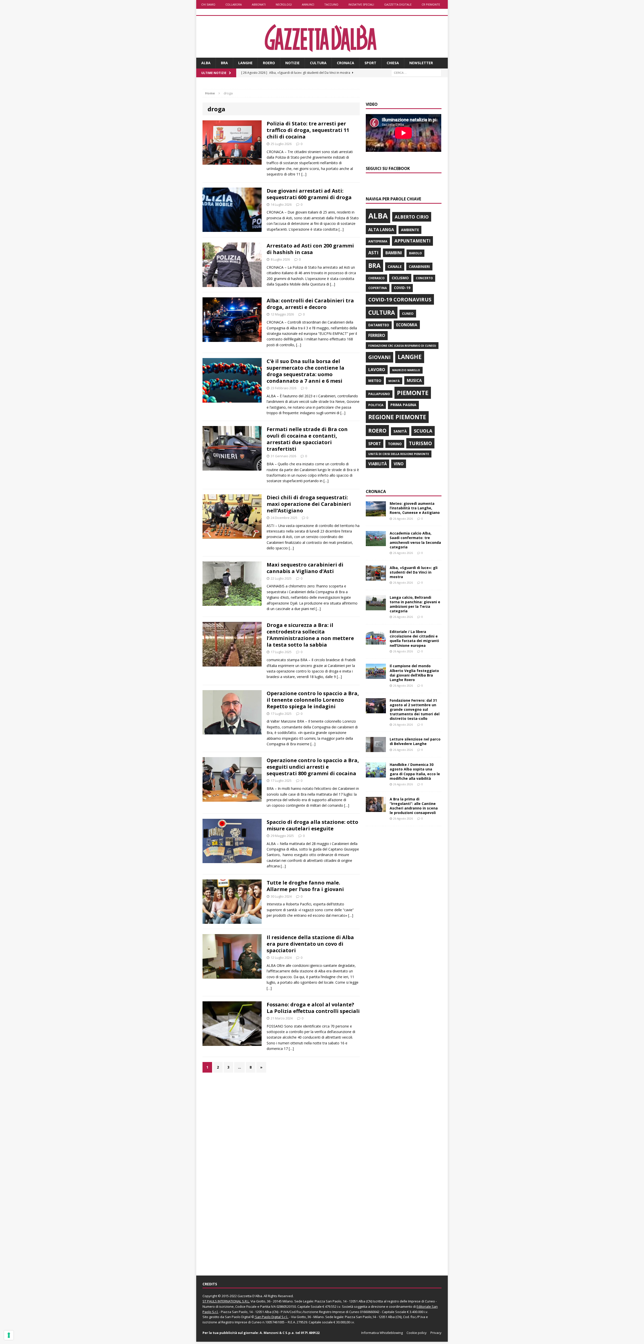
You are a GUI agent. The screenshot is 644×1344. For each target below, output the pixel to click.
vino (399, 463)
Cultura (318, 62)
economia (406, 324)
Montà (394, 381)
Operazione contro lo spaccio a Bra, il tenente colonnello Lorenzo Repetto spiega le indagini (313, 700)
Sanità (400, 431)
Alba (206, 62)
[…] (303, 174)
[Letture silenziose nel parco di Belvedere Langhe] (376, 749)
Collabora (233, 4)
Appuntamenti (412, 241)
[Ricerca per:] (416, 72)
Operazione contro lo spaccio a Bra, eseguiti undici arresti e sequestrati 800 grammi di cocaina (313, 767)
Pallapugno (379, 394)
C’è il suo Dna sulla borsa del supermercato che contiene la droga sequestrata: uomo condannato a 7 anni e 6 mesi (305, 371)
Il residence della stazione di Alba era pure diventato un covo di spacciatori (310, 944)
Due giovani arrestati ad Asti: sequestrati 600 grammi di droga (309, 194)
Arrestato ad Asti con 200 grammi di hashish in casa (310, 249)
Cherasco (376, 278)
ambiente (410, 229)
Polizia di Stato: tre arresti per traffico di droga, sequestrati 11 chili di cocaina (308, 130)
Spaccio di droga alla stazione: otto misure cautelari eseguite (312, 825)
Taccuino (331, 4)
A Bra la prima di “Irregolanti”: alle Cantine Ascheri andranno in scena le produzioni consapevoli (414, 806)
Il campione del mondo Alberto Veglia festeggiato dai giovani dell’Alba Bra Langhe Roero (414, 672)
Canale (395, 266)
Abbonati (259, 4)
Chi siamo (208, 4)
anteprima (377, 241)
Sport (370, 62)
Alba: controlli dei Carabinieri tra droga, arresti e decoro (310, 303)
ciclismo (400, 277)
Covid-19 (402, 288)
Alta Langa (381, 229)
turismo (420, 443)
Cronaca (345, 62)
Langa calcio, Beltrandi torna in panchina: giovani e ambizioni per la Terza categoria (415, 604)
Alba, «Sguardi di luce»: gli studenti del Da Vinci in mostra (413, 572)
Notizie (292, 62)
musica (414, 380)
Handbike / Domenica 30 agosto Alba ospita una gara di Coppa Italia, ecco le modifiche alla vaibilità (415, 771)
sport (374, 443)
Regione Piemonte (397, 417)
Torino (395, 443)
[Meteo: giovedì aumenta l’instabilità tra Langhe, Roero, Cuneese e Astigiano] (376, 513)
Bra (224, 62)
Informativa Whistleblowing (382, 1332)
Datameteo (378, 325)
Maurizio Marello (406, 370)
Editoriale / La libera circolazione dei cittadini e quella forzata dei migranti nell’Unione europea (414, 638)
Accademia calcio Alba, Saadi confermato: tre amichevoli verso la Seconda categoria (415, 540)
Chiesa (393, 62)
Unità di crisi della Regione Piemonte (398, 454)
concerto (424, 278)
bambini (393, 252)
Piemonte (412, 392)
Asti (373, 253)
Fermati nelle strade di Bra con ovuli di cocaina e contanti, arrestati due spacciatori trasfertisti (307, 439)
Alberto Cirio (412, 217)
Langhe (245, 62)
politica (375, 405)
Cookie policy (417, 1332)
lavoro (376, 369)
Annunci (308, 4)
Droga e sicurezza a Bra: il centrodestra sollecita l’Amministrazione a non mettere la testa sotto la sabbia (310, 635)
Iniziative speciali (361, 4)
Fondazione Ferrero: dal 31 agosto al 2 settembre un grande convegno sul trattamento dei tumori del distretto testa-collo (414, 709)
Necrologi (284, 4)
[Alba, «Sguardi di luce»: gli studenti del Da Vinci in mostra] (376, 577)
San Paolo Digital (238, 1317)
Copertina (377, 288)
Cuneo (408, 313)
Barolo (415, 253)
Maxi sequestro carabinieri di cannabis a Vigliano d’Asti (305, 568)
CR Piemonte (431, 4)
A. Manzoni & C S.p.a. (277, 1332)
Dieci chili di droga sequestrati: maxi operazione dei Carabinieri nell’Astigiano (309, 504)
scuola (423, 431)
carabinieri (419, 266)
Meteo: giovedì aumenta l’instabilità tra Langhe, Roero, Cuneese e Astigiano (415, 508)
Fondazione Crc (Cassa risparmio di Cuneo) (402, 345)
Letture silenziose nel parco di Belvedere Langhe (415, 741)
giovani (379, 357)
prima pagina (403, 404)
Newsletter (421, 62)
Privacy (435, 1332)
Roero (269, 62)
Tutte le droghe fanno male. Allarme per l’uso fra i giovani (305, 886)
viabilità (377, 463)
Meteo (374, 380)
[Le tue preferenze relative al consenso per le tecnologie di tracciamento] (9, 1335)
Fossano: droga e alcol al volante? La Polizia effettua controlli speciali (313, 1007)
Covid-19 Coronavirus (399, 299)
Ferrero (376, 335)
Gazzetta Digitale (398, 4)
